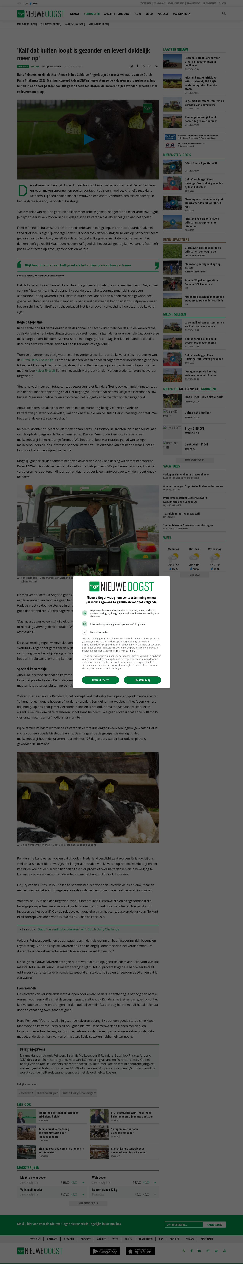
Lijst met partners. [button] (126, 650)
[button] (121, 632)
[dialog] (121, 632)
